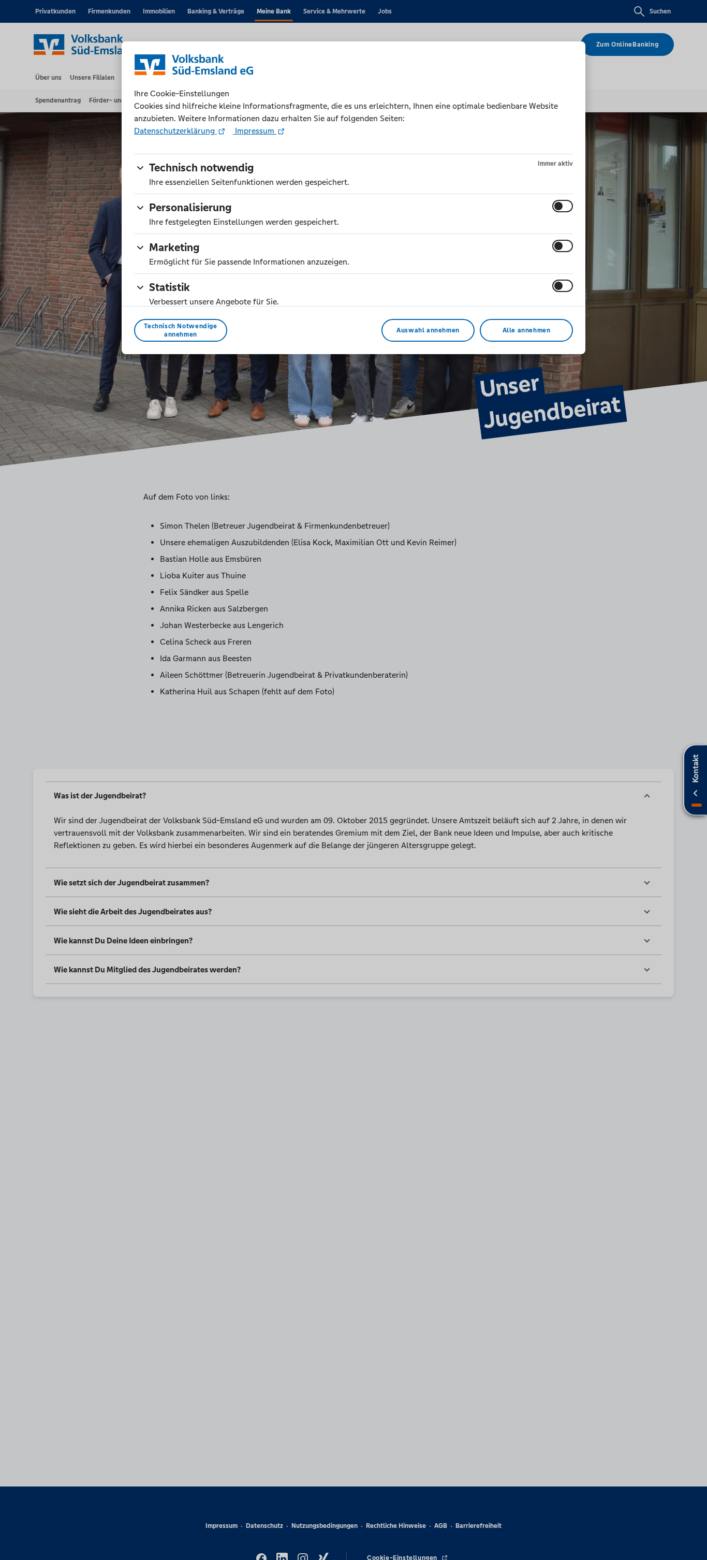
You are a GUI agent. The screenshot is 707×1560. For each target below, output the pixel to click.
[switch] (562, 206)
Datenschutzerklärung (175, 131)
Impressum (254, 131)
